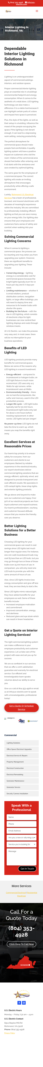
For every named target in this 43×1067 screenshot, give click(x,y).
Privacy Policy (9, 1033)
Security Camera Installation (17, 794)
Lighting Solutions (13, 743)
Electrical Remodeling (15, 774)
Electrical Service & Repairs (17, 756)
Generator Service (13, 787)
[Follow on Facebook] (19, 1003)
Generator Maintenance (15, 781)
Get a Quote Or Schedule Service (21, 708)
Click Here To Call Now (21, 944)
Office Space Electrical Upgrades (19, 749)
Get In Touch (27, 868)
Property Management (15, 762)
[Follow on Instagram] (24, 1003)
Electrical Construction (15, 768)
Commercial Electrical (16, 893)
